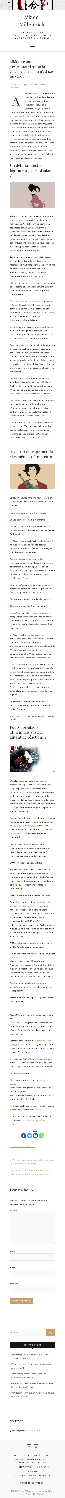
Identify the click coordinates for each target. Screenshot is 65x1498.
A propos (32, 1455)
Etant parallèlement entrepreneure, (26, 301)
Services (47, 1455)
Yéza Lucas (16, 84)
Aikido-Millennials (33, 21)
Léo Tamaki (15, 833)
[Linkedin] (35, 1135)
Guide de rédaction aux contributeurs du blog (32, 1477)
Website (14, 1283)
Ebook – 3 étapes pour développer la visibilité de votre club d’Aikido (32, 1461)
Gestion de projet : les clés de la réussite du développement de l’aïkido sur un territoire (31, 1172)
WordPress (42, 1494)
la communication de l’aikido (23, 116)
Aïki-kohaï (17, 825)
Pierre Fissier (33, 825)
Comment (14, 1210)
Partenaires (32, 1471)
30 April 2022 (32, 84)
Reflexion (29, 1146)
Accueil (17, 1455)
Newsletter (25, 1467)
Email (13, 1267)
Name (13, 1251)
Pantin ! (38, 1109)
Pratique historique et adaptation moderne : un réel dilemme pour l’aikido (32, 1162)
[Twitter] (29, 1135)
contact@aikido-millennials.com (26, 1430)
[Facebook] (23, 1135)
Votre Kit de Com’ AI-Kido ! (32, 1483)
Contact (41, 1467)
